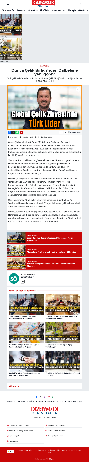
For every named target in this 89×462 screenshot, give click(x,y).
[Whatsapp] (52, 396)
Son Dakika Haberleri (55, 436)
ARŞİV (73, 10)
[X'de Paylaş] (13, 132)
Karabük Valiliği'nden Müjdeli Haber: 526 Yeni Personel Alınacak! (61, 317)
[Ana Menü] (8, 4)
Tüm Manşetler (14, 436)
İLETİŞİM (78, 401)
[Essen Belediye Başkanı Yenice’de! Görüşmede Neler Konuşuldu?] (26, 304)
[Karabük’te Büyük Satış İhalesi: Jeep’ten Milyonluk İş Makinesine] (26, 361)
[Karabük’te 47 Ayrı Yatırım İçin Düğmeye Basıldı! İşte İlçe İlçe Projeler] (26, 332)
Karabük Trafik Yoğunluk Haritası (21, 431)
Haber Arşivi (14, 441)
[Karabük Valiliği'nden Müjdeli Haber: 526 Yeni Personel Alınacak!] (62, 304)
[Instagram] (44, 396)
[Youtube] (48, 396)
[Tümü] (79, 386)
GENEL (22, 10)
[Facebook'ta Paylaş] (9, 132)
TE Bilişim (50, 459)
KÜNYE (84, 10)
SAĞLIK (34, 10)
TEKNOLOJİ (59, 10)
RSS (11, 451)
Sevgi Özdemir (14, 137)
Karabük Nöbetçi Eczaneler (19, 425)
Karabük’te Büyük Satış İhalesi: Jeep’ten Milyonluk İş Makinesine (24, 374)
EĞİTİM (45, 10)
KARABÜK (9, 10)
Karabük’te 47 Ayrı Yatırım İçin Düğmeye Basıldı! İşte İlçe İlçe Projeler (24, 346)
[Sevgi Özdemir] (14, 278)
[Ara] (80, 3)
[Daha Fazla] (21, 132)
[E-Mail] (23, 281)
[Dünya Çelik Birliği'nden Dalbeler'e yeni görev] (44, 107)
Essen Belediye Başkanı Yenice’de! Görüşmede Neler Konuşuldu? (22, 317)
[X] (40, 396)
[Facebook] (36, 396)
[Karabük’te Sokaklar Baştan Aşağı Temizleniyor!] (62, 332)
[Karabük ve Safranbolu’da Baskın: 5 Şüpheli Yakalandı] (62, 361)
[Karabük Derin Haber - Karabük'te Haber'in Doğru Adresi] (43, 4)
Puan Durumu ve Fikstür (56, 431)
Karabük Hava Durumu (56, 425)
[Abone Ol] (74, 132)
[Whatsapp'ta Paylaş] (17, 132)
